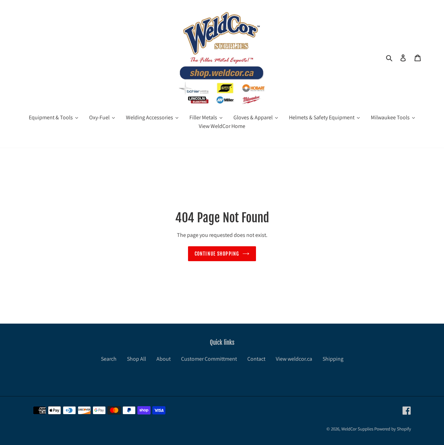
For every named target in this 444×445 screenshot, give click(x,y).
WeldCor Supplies (357, 429)
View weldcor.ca (294, 358)
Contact (256, 358)
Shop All (136, 358)
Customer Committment (209, 358)
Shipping (333, 358)
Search (109, 358)
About (163, 358)
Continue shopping (217, 254)
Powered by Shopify (392, 429)
